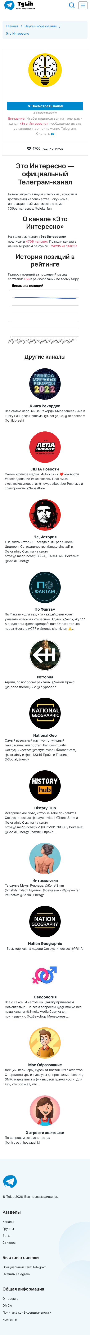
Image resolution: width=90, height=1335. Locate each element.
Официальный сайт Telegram (24, 1267)
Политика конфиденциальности (27, 1312)
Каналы (8, 1222)
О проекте (10, 1299)
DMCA (7, 1306)
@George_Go (54, 416)
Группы (8, 1229)
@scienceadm (74, 416)
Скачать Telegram (16, 1274)
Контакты (10, 1319)
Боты (6, 1236)
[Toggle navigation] (82, 5)
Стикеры (9, 1243)
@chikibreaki (14, 420)
